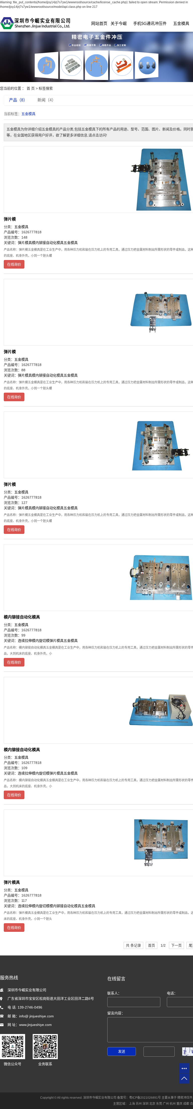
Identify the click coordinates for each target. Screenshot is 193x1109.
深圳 (145, 1103)
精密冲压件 (184, 1097)
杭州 (173, 1103)
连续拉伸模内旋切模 (34, 641)
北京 (152, 1103)
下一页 (176, 945)
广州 (166, 1103)
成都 (186, 1103)
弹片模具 (25, 243)
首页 (151, 945)
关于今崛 (119, 23)
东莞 (159, 1103)
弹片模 (10, 219)
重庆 (179, 1103)
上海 (132, 1103)
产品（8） (18, 100)
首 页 (31, 88)
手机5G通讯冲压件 (150, 23)
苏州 (139, 1103)
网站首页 (99, 23)
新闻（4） (46, 100)
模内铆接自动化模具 (48, 243)
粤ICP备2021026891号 (145, 1097)
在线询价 (14, 264)
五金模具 (181, 23)
